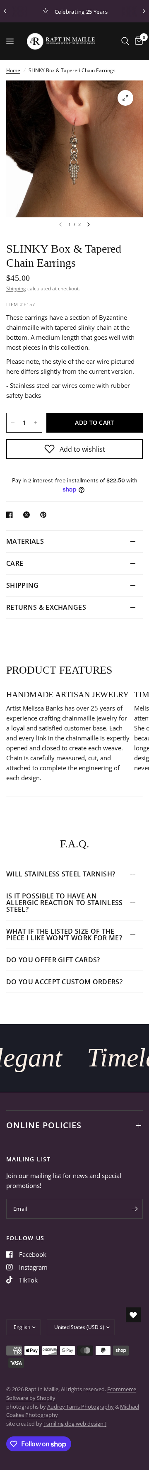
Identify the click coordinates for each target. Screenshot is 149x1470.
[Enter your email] (134, 1209)
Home (13, 70)
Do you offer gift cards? (53, 959)
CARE (14, 563)
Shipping (16, 288)
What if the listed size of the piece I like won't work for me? (64, 934)
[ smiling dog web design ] (74, 1423)
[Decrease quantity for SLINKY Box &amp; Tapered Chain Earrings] (13, 422)
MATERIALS (25, 541)
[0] (137, 41)
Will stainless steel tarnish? (60, 874)
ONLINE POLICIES (44, 1125)
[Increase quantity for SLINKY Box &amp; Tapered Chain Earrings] (35, 422)
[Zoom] (125, 98)
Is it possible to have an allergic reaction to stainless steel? (64, 902)
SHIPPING (22, 585)
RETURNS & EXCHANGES (46, 607)
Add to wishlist (82, 449)
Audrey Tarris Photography (80, 1406)
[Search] (125, 41)
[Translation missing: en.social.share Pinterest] (45, 515)
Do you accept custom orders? (64, 981)
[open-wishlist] (133, 1314)
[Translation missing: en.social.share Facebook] (11, 515)
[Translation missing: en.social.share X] (28, 515)
